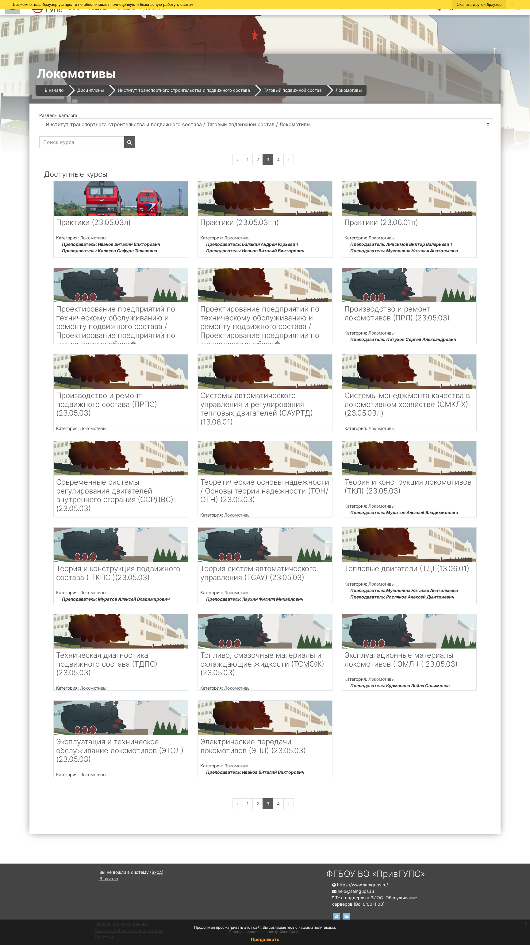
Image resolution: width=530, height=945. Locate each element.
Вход (157, 872)
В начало (54, 90)
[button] (516, 914)
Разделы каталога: (59, 115)
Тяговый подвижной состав (293, 90)
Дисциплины (90, 90)
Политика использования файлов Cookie (265, 931)
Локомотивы (349, 90)
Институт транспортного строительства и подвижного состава (184, 90)
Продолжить (265, 939)
